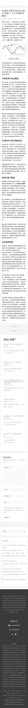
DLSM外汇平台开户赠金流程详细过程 (13, 345)
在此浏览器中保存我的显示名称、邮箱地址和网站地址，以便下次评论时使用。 (13, 510)
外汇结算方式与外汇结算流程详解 (11, 569)
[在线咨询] (15, 634)
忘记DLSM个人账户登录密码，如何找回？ (13, 362)
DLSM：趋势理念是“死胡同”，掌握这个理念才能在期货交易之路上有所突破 (14, 381)
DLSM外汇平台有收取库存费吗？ (13, 434)
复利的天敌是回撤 (9, 399)
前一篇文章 (14, 326)
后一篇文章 (14, 331)
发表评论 (4, 18)
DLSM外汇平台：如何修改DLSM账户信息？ (14, 416)
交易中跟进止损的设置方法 (9, 561)
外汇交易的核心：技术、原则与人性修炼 (13, 553)
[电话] (12, 634)
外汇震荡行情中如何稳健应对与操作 (12, 550)
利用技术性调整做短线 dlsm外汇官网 (12, 571)
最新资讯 (10, 18)
